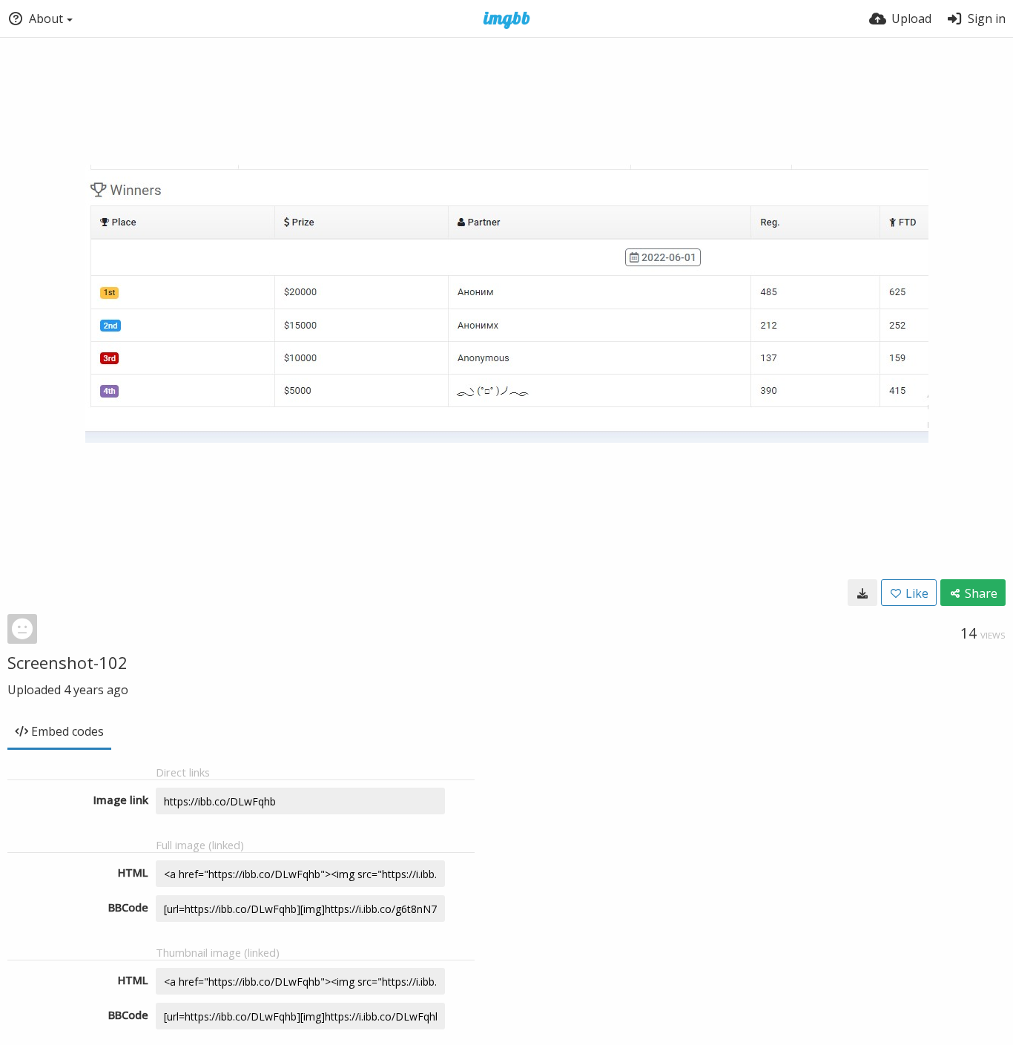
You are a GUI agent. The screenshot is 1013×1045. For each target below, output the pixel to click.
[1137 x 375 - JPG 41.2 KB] (862, 592)
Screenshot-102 (67, 662)
